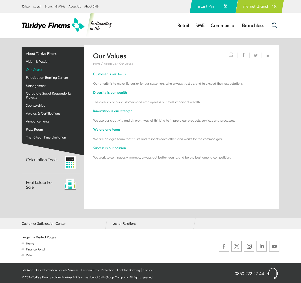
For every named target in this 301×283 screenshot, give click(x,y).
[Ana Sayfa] (67, 25)
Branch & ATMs (55, 6)
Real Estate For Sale (39, 185)
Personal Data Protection (97, 270)
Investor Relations (123, 224)
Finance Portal (35, 249)
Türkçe (26, 6)
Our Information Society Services (57, 270)
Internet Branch (255, 6)
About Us (75, 6)
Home (96, 63)
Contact (148, 270)
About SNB (91, 6)
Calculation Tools (41, 159)
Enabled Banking (128, 270)
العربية (37, 6)
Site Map (27, 270)
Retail (29, 255)
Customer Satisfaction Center (44, 224)
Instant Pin (205, 6)
